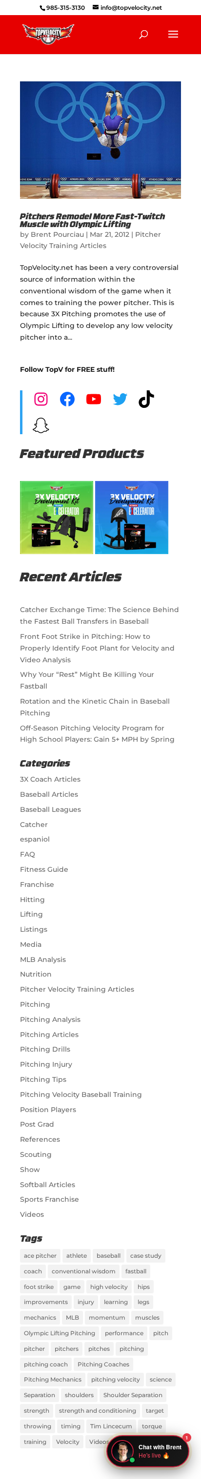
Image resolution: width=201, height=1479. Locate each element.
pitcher (34, 1348)
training (35, 1441)
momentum (107, 1317)
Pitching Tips (43, 1079)
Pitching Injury (46, 1064)
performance (124, 1333)
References (40, 1139)
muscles (147, 1317)
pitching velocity (115, 1379)
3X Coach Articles (50, 779)
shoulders (79, 1395)
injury (86, 1302)
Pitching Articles (49, 1034)
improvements (46, 1302)
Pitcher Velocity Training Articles (77, 989)
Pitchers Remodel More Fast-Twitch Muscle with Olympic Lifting (92, 221)
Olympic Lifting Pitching (59, 1333)
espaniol (35, 839)
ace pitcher (40, 1255)
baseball (109, 1255)
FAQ (27, 854)
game (71, 1286)
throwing (37, 1426)
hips (144, 1286)
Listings (33, 929)
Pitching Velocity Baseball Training (81, 1094)
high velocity (109, 1286)
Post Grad (37, 1124)
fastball (135, 1271)
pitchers (67, 1348)
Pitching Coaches (103, 1364)
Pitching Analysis (50, 1019)
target (155, 1410)
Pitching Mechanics (52, 1379)
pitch (160, 1333)
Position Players (48, 1109)
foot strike (39, 1286)
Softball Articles (47, 1184)
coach (33, 1271)
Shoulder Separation (132, 1395)
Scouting (36, 1154)
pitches (99, 1348)
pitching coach (46, 1364)
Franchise (37, 884)
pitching (132, 1348)
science (161, 1379)
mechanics (40, 1317)
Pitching (35, 1004)
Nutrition (36, 974)
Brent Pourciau (57, 234)
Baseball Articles (49, 794)
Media (30, 944)
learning (116, 1302)
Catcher (34, 824)
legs (143, 1302)
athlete (76, 1255)
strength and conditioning (97, 1410)
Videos (32, 1214)
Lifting (31, 914)
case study (145, 1255)
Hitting (32, 899)
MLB (72, 1317)
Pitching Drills (45, 1049)
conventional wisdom (84, 1271)
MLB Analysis (43, 959)
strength (36, 1410)
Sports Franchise (49, 1199)
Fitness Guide (44, 869)
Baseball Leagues (50, 809)
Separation (39, 1395)
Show (30, 1169)
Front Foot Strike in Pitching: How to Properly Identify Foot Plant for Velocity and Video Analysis (97, 648)
